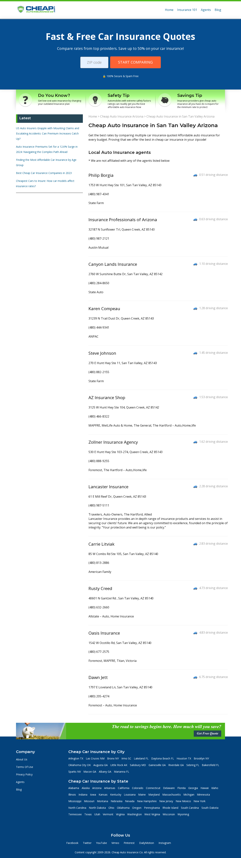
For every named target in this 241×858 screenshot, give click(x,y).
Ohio (111, 807)
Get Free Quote (207, 733)
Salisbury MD (138, 765)
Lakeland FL (141, 758)
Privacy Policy (24, 774)
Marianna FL (121, 771)
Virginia (120, 814)
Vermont (108, 814)
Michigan (188, 794)
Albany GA (105, 771)
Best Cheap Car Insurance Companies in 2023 (44, 173)
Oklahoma (123, 807)
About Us (21, 759)
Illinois (72, 794)
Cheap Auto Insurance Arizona (121, 116)
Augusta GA (100, 765)
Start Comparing (135, 62)
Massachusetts (171, 794)
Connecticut (153, 788)
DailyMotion (146, 843)
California (123, 788)
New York (199, 801)
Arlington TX (75, 758)
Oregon (136, 807)
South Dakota (209, 807)
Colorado (137, 788)
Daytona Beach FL (162, 758)
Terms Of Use (24, 767)
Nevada (129, 801)
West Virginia (152, 814)
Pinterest (129, 843)
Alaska (86, 788)
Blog (218, 10)
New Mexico (183, 801)
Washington (134, 814)
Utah (97, 814)
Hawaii (205, 788)
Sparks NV (74, 771)
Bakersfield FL (210, 765)
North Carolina (77, 807)
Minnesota (203, 794)
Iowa (93, 794)
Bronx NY (113, 758)
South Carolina (190, 807)
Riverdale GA (176, 765)
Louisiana (130, 794)
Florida (181, 788)
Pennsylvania (152, 807)
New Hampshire (147, 801)
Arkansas (109, 788)
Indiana (83, 794)
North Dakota (97, 807)
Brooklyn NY (201, 758)
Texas (88, 814)
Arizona (96, 788)
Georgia (193, 788)
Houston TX (184, 758)
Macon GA (89, 771)
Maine (142, 794)
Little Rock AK (118, 765)
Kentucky (115, 794)
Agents (206, 10)
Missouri (89, 801)
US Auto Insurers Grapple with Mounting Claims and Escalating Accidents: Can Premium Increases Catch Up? (47, 133)
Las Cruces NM (95, 758)
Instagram (165, 843)
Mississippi (74, 801)
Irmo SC (126, 758)
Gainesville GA (157, 765)
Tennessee (75, 814)
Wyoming (183, 814)
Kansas (103, 794)
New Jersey (166, 801)
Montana (102, 801)
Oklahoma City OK (79, 765)
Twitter (87, 843)
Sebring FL (192, 765)
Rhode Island (170, 807)
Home (169, 10)
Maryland (154, 794)
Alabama (73, 788)
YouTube (101, 843)
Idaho (214, 788)
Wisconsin (169, 814)
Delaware (169, 788)
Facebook (72, 843)
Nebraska (116, 801)
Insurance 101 (187, 10)
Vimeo (115, 843)
